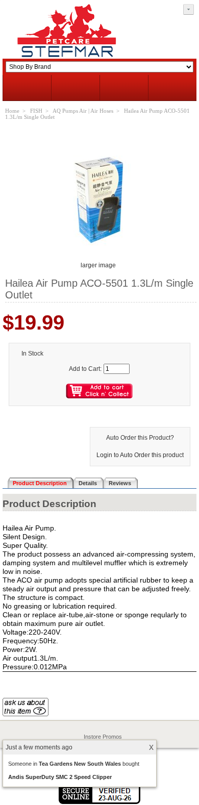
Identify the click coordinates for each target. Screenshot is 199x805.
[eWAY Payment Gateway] (99, 802)
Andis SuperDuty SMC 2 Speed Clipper (60, 777)
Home (12, 111)
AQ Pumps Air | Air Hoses (83, 111)
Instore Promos (103, 737)
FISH (36, 111)
